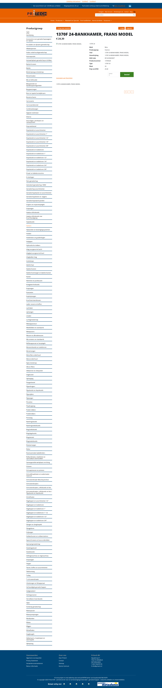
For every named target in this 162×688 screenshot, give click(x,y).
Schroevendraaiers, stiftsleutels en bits (38, 487)
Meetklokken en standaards (35, 327)
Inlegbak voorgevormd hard (35, 253)
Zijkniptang (29, 643)
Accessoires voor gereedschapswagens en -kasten (38, 40)
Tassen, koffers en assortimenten (36, 567)
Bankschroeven (31, 64)
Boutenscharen (31, 97)
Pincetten (29, 402)
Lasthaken (29, 308)
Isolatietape (30, 261)
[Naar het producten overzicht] (125, 92)
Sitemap (61, 663)
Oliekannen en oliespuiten (34, 371)
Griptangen (30, 208)
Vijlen (28, 603)
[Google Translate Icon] (134, 12)
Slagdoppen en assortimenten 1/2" (37, 501)
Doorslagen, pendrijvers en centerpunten (35, 121)
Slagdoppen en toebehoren (35, 505)
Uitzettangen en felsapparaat (35, 583)
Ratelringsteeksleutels (33, 425)
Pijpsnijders (30, 394)
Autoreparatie (30, 56)
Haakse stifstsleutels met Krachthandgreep (34, 217)
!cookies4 (93, 1)
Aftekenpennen (31, 48)
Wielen (28, 622)
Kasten (28, 277)
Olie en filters (30, 367)
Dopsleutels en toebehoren (35, 150)
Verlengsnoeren (31, 595)
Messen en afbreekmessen (34, 335)
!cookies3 (85, 1)
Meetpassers (30, 331)
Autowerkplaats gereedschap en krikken (39, 60)
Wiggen (28, 626)
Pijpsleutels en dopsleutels (34, 390)
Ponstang (29, 418)
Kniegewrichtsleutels (32, 284)
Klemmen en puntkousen (34, 281)
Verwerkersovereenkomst (34, 663)
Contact (126, 12)
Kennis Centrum (64, 666)
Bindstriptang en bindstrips (35, 72)
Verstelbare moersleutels (34, 599)
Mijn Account (108, 12)
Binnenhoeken (31, 76)
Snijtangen (29, 532)
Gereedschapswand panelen (35, 201)
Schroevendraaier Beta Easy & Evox (37, 480)
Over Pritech (63, 658)
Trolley (28, 575)
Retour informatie (32, 666)
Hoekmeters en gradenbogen (35, 237)
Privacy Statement (32, 661)
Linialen (28, 316)
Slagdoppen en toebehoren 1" (35, 509)
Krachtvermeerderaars (33, 300)
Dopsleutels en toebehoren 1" (35, 153)
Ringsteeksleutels (31, 441)
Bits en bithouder (31, 80)
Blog (131, 12)
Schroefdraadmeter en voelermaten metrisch (37, 475)
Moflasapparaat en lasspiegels (36, 343)
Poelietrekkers (30, 414)
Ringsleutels (30, 437)
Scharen (29, 466)
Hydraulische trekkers (33, 245)
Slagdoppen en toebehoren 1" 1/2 (37, 513)
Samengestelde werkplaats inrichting (38, 462)
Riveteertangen (31, 445)
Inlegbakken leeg (31, 257)
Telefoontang (30, 571)
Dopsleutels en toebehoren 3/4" (36, 165)
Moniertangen (30, 351)
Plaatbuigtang (30, 406)
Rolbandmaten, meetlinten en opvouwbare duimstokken (35, 457)
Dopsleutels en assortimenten (36, 130)
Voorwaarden (32, 655)
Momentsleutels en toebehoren (36, 347)
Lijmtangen (29, 312)
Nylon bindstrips (31, 363)
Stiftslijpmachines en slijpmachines (37, 556)
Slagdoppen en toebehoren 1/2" (36, 516)
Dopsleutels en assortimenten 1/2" (37, 138)
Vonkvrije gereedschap (33, 607)
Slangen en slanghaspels (34, 524)
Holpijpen (29, 241)
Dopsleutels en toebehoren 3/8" (36, 169)
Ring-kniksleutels (31, 429)
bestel (127, 74)
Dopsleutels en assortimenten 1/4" (37, 142)
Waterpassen (30, 610)
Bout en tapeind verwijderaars (36, 93)
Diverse (28, 117)
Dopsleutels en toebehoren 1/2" (36, 157)
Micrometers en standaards (35, 339)
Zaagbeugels (30, 634)
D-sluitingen (30, 177)
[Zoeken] (134, 14)
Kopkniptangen (31, 296)
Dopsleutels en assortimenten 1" (36, 134)
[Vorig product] (129, 92)
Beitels (28, 68)
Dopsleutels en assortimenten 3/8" (37, 146)
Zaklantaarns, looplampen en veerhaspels (35, 639)
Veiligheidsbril (30, 591)
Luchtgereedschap (32, 320)
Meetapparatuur (31, 324)
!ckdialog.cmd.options (73, 1)
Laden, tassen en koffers (34, 304)
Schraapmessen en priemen (35, 470)
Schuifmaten (30, 497)
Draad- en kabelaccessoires (35, 173)
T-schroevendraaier (32, 579)
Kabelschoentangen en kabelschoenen (38, 273)
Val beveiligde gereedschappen (36, 587)
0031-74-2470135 (120, 6)
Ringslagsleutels (31, 433)
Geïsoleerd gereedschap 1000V (36, 185)
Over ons (62, 655)
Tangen (28, 563)
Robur (28, 449)
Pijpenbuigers (30, 386)
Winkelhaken (30, 630)
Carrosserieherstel (32, 105)
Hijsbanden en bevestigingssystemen (38, 230)
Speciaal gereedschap (33, 544)
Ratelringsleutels (31, 421)
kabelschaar (30, 265)
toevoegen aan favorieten (64, 78)
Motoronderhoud (32, 359)
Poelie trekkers (31, 410)
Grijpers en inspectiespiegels (35, 204)
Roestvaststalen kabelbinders (35, 453)
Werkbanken (30, 618)
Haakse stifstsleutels (32, 212)
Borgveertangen (31, 89)
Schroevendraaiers (32, 484)
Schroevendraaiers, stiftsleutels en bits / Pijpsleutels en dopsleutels (39, 492)
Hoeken (28, 233)
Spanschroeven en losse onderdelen (38, 540)
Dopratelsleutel (31, 126)
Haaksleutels (30, 222)
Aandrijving (29, 35)
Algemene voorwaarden (34, 658)
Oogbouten (30, 375)
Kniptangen (30, 288)
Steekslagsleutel (31, 548)
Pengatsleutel (30, 382)
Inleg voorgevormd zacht (34, 249)
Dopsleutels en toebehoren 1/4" (36, 161)
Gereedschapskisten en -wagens (36, 197)
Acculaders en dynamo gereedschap (37, 44)
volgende (129, 28)
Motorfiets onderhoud (33, 355)
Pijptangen (29, 398)
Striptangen (30, 560)
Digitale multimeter (32, 113)
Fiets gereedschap (32, 181)
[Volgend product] (132, 92)
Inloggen (101, 12)
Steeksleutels (30, 552)
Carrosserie (30, 101)
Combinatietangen (32, 109)
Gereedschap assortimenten (35, 189)
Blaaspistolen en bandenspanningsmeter (34, 84)
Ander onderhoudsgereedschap (36, 52)
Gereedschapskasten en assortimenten (38, 193)
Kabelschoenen (31, 269)
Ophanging (29, 378)
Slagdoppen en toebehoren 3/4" (36, 520)
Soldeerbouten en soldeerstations (37, 536)
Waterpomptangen (32, 614)
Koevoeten (29, 292)
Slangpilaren (30, 528)
